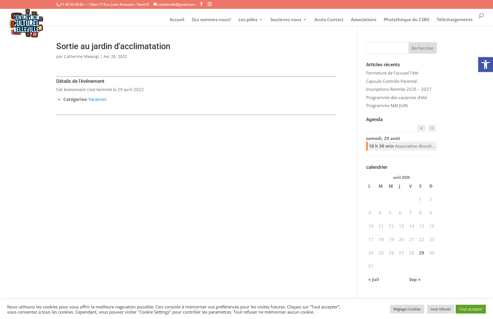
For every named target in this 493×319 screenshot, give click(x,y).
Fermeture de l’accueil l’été (392, 73)
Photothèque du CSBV (406, 19)
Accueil (177, 19)
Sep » (415, 279)
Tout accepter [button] (470, 309)
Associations (363, 19)
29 (421, 253)
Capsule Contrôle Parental (391, 81)
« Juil (373, 279)
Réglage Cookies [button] (407, 309)
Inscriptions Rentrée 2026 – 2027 (398, 89)
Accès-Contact (329, 19)
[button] (485, 64)
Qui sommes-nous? (211, 19)
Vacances (97, 99)
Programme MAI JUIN (387, 105)
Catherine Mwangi (81, 56)
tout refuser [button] (441, 309)
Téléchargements (454, 19)
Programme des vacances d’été (396, 97)
